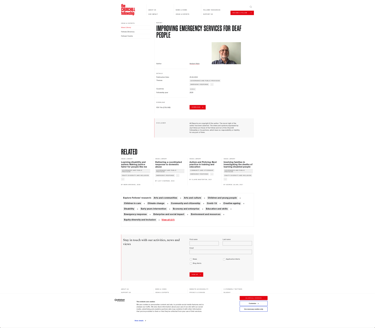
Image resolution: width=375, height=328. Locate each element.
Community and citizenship (201, 170)
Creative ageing (231, 203)
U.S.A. (193, 89)
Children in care (132, 203)
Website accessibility (199, 289)
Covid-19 (212, 203)
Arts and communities (165, 198)
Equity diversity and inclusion (135, 175)
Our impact (153, 14)
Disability (129, 209)
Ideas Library (126, 27)
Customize (252, 303)
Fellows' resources (212, 10)
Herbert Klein (195, 63)
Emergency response (199, 84)
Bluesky (227, 292)
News (195, 259)
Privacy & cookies (197, 292)
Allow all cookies (254, 298)
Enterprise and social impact (168, 214)
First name (194, 239)
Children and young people (222, 198)
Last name (227, 239)
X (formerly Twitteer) (233, 289)
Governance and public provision (205, 80)
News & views (181, 10)
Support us (208, 14)
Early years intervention (153, 209)
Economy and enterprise (186, 209)
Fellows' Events (127, 36)
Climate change (156, 203)
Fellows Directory (127, 32)
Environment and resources (205, 214)
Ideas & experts (182, 14)
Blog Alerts (197, 263)
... (212, 84)
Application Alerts (233, 259)
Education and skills (217, 209)
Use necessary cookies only (253, 309)
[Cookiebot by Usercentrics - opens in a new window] (119, 300)
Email (192, 248)
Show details (139, 320)
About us (152, 10)
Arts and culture (192, 198)
